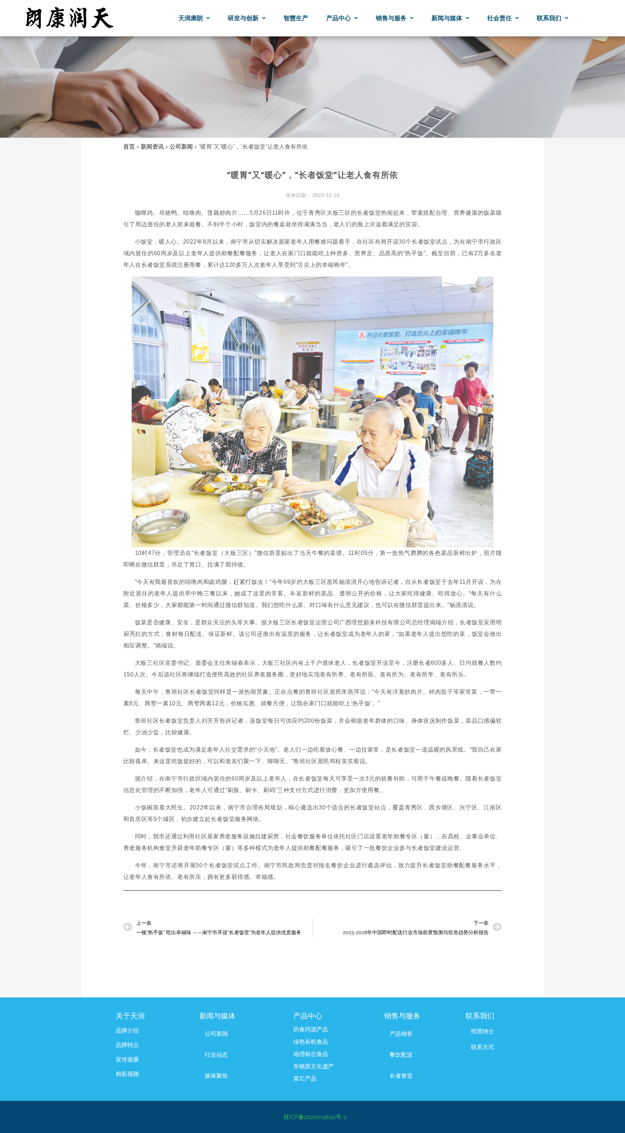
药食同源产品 (310, 1029)
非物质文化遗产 (313, 1066)
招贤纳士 (482, 1031)
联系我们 (549, 18)
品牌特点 (127, 1045)
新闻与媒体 (446, 18)
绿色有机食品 (310, 1041)
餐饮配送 (401, 1054)
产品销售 (401, 1033)
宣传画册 (127, 1059)
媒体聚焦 (216, 1075)
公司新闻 (216, 1033)
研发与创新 (243, 18)
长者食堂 (401, 1075)
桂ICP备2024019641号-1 (315, 1116)
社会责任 (499, 18)
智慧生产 (296, 18)
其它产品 (304, 1078)
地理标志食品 (310, 1054)
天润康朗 (190, 18)
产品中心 (338, 18)
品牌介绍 (127, 1030)
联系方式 (482, 1047)
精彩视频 (127, 1073)
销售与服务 (391, 18)
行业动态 (216, 1054)
